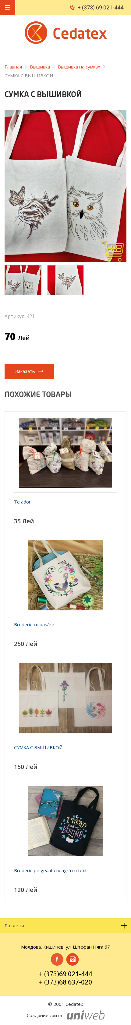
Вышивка (40, 67)
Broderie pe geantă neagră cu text (50, 870)
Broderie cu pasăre (34, 624)
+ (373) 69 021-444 (100, 7)
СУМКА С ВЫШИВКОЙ (38, 747)
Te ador (22, 502)
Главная (13, 67)
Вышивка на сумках (79, 67)
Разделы (14, 925)
